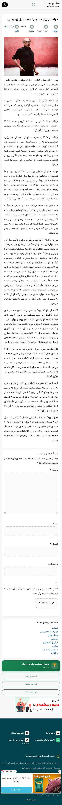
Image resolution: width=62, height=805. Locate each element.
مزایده (55, 31)
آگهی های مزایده (31, 676)
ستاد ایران (53, 635)
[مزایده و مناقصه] (37, 705)
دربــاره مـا (50, 733)
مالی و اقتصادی (50, 642)
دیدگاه (54, 470)
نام (55, 524)
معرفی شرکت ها (50, 650)
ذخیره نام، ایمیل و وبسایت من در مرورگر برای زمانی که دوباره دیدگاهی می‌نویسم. (31, 591)
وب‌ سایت (53, 564)
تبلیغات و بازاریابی (49, 632)
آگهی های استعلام (31, 692)
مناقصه (54, 653)
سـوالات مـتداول (17, 733)
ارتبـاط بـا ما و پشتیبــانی (44, 740)
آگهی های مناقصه (31, 684)
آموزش (54, 628)
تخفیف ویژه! (16, 789)
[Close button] (59, 771)
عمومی (54, 639)
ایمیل (54, 544)
